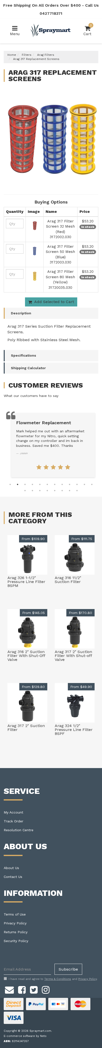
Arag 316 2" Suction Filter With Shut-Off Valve (26, 655)
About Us (11, 868)
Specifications (23, 355)
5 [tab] (39, 484)
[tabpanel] (53, 445)
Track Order (13, 821)
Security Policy (16, 941)
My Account (13, 812)
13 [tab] (25, 490)
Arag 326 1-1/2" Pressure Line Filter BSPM (26, 581)
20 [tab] (77, 490)
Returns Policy (15, 932)
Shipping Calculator (28, 368)
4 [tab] (32, 484)
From (33, 539)
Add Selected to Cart (53, 301)
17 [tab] (54, 490)
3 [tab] (25, 484)
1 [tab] (10, 484)
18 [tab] (62, 490)
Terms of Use (15, 914)
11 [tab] (84, 484)
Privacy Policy (15, 923)
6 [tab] (47, 484)
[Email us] (9, 989)
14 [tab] (32, 490)
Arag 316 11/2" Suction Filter (68, 579)
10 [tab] (77, 484)
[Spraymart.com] (51, 31)
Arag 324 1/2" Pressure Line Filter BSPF (74, 729)
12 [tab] (91, 484)
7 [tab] (54, 484)
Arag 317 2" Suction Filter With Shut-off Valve (73, 655)
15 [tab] (39, 490)
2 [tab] (17, 484)
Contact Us (13, 877)
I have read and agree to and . (53, 979)
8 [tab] (62, 484)
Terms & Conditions (57, 979)
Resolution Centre (18, 830)
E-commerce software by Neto (25, 1036)
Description (21, 313)
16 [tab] (47, 490)
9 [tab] (69, 484)
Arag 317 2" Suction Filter (26, 727)
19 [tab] (69, 490)
